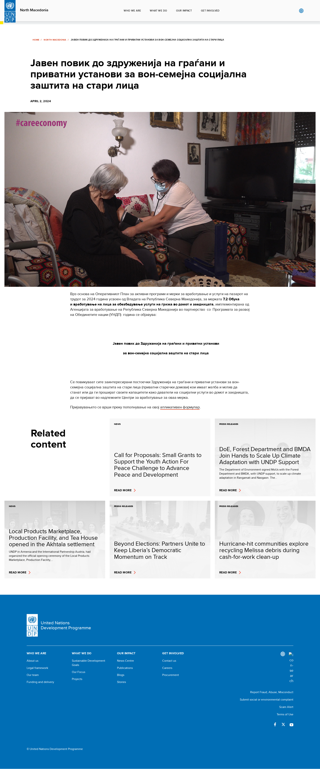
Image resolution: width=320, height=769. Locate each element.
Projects (77, 679)
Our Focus (78, 672)
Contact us (169, 661)
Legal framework (37, 668)
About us (32, 661)
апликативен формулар (180, 407)
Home (36, 39)
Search (308, 10)
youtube (291, 724)
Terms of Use (285, 714)
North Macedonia (34, 10)
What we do (158, 10)
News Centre (125, 661)
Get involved (210, 10)
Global (301, 10)
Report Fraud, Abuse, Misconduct (271, 692)
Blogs (120, 675)
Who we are (132, 10)
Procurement (170, 675)
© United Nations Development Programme (55, 749)
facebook (275, 724)
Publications (125, 668)
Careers (167, 668)
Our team (33, 675)
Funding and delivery (40, 682)
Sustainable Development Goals (88, 663)
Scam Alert (286, 707)
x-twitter (283, 724)
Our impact (184, 10)
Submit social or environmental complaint (266, 699)
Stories (121, 682)
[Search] (291, 667)
